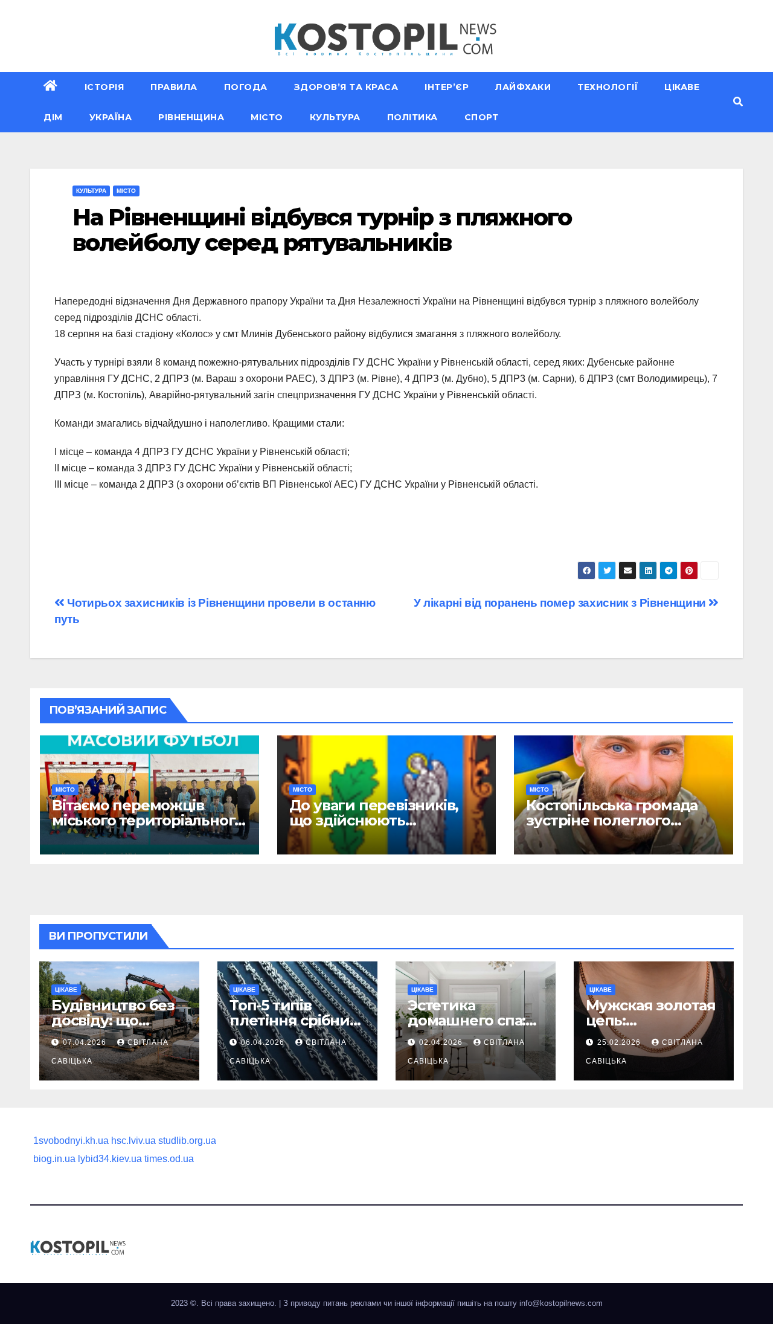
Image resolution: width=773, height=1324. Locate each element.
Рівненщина (191, 117)
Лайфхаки (523, 87)
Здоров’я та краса (346, 87)
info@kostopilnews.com (561, 1303)
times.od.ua (169, 1159)
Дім (53, 117)
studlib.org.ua (187, 1140)
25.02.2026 (620, 1042)
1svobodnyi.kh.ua (71, 1140)
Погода (246, 87)
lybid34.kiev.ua (110, 1159)
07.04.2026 (86, 1042)
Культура (335, 117)
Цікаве (681, 87)
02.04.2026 (442, 1042)
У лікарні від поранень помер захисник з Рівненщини (561, 602)
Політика (412, 117)
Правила (173, 87)
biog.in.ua (54, 1159)
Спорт (481, 117)
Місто (267, 117)
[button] (738, 102)
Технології (607, 87)
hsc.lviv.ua (133, 1140)
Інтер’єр (447, 87)
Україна (110, 117)
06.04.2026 (264, 1042)
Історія (104, 87)
